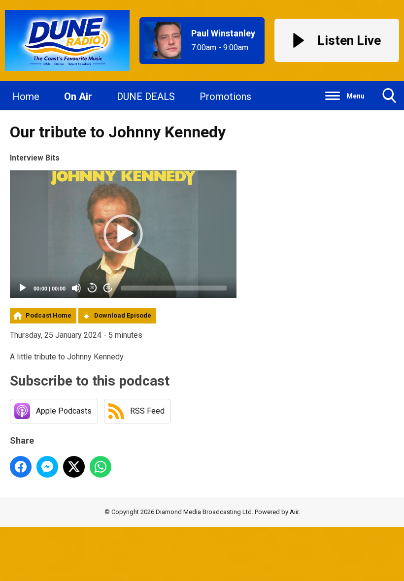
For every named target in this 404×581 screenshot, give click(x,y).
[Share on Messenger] (47, 467)
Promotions (225, 96)
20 (92, 288)
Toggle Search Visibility (389, 95)
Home (25, 96)
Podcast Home (48, 315)
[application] (123, 234)
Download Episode (122, 315)
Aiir (294, 512)
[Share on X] (74, 467)
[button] (123, 234)
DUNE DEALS (146, 96)
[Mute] (76, 288)
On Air (78, 96)
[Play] (23, 288)
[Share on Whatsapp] (100, 467)
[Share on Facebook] (21, 467)
